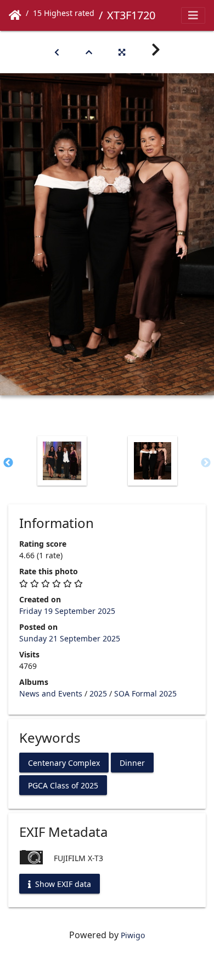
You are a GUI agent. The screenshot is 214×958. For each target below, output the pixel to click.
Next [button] (205, 463)
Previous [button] (8, 463)
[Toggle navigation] (193, 15)
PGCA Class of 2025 (63, 785)
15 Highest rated (63, 13)
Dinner (132, 762)
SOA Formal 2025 (145, 693)
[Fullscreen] (121, 52)
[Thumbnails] (88, 52)
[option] (61, 461)
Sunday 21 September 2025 (69, 638)
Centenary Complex (64, 762)
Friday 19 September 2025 (67, 611)
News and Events (50, 693)
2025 (98, 693)
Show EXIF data (62, 883)
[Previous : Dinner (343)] (56, 52)
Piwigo (133, 935)
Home (15, 15)
